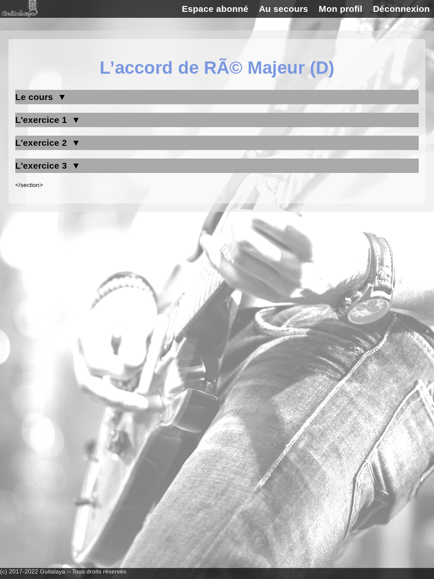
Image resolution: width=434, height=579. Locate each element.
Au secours (283, 9)
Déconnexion (401, 9)
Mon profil (340, 9)
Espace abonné (215, 9)
